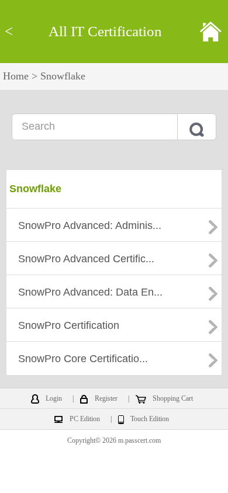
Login (54, 399)
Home (16, 76)
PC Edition (85, 419)
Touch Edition (149, 419)
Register (106, 399)
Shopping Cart (173, 399)
